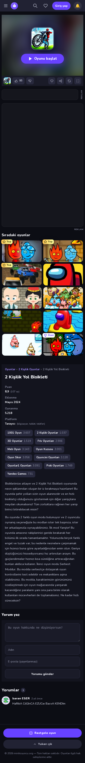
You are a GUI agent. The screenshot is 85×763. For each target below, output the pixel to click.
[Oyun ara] (35, 5)
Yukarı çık (45, 744)
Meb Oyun (18, 449)
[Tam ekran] (77, 80)
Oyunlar (10, 369)
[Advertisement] (42, 94)
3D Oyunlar (19, 441)
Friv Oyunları (50, 441)
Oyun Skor (18, 457)
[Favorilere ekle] (51, 80)
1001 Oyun (18, 433)
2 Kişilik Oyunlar (29, 369)
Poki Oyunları (59, 465)
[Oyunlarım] (45, 5)
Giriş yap (61, 6)
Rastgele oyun (45, 733)
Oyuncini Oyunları (52, 457)
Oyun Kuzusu (49, 449)
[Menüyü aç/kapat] (6, 6)
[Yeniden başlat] (69, 80)
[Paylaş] (60, 80)
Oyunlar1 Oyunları (23, 465)
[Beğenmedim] (30, 80)
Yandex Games (20, 474)
